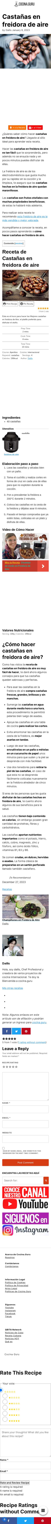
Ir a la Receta (18, 127)
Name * (4, 1459)
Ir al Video (36, 127)
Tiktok (8, 1316)
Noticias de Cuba (14, 1332)
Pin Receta (28, 304)
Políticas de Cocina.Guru (18, 1291)
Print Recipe (11, 304)
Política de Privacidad (16, 1285)
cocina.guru (39, 1022)
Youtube (9, 1307)
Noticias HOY (12, 1338)
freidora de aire (11, 454)
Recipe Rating (10, 1062)
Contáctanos (11, 1266)
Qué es (8, 1341)
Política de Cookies (15, 1282)
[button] (39, 308)
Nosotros (10, 1257)
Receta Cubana (13, 1335)
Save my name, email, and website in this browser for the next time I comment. (22, 1152)
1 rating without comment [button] (32, 1042)
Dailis (30, 358)
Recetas (7, 889)
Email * (4, 1471)
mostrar (19, 243)
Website (7, 1133)
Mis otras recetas (12, 988)
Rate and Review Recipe (14, 1482)
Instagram (10, 1310)
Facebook (10, 1313)
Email (6, 1118)
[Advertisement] (25, 98)
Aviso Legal (11, 1288)
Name (6, 1103)
